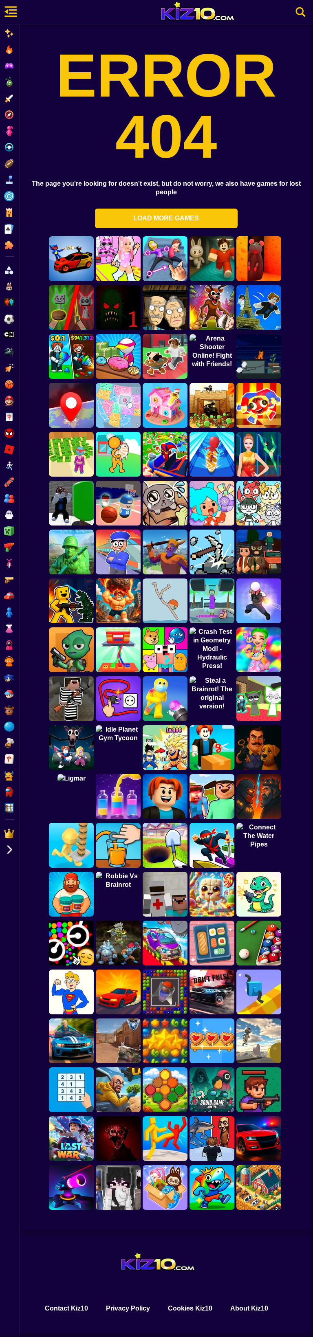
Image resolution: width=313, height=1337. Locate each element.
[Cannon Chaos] (165, 698)
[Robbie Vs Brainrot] (118, 894)
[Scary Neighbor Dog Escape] (258, 747)
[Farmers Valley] (258, 1187)
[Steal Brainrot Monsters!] (212, 1187)
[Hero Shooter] (258, 600)
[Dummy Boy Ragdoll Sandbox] (71, 600)
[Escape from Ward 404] (165, 894)
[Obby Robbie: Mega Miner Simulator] (165, 845)
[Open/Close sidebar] (10, 12)
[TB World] (212, 503)
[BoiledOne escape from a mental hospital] (118, 1138)
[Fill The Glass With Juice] (118, 845)
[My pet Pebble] (165, 503)
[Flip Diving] (165, 600)
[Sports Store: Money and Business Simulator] (71, 894)
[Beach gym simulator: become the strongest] (212, 600)
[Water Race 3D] (212, 454)
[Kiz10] (201, 12)
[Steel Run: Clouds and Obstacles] (258, 1040)
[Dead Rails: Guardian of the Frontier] (212, 405)
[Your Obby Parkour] (212, 258)
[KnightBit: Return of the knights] (165, 552)
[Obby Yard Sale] (212, 747)
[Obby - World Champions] (165, 796)
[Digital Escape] (258, 405)
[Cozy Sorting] (212, 1040)
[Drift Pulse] (212, 992)
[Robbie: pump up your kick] (71, 503)
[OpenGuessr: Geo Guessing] (71, 405)
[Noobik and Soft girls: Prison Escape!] (71, 698)
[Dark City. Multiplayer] (258, 552)
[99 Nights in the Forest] (71, 747)
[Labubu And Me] (258, 649)
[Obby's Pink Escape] (118, 258)
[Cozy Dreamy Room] (165, 1187)
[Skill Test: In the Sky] (165, 943)
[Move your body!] (165, 258)
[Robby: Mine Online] (71, 356)
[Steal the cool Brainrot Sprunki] (258, 698)
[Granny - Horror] (165, 307)
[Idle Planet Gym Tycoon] (118, 747)
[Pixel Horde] (258, 1089)
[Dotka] (118, 943)
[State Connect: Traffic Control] (118, 405)
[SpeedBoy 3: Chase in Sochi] (71, 1040)
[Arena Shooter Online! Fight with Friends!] (212, 356)
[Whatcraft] (212, 552)
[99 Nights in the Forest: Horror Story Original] (212, 307)
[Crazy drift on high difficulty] (118, 992)
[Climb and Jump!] (258, 307)
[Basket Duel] (118, 503)
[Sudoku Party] (71, 1089)
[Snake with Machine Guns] (258, 894)
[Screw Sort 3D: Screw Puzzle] (165, 405)
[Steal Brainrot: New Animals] (165, 356)
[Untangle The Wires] (118, 649)
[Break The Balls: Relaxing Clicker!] (71, 943)
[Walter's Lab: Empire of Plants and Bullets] (118, 1089)
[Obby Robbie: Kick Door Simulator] (165, 747)
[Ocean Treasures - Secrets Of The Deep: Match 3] (165, 1040)
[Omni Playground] (118, 1187)
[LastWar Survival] (71, 1138)
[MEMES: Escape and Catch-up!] (165, 649)
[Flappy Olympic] (258, 454)
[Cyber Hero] (258, 796)
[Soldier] (71, 552)
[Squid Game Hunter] (212, 1089)
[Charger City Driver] (258, 1138)
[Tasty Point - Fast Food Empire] (71, 845)
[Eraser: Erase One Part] (71, 992)
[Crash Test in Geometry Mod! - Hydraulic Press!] (212, 649)
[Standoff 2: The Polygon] (118, 1040)
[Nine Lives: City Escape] (258, 356)
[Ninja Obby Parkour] (212, 845)
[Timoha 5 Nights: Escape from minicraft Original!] (212, 796)
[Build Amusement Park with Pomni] (165, 454)
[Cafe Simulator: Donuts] (118, 356)
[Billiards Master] (258, 943)
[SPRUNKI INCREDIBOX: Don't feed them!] (71, 307)
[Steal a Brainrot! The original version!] (212, 698)
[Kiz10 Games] (157, 1262)
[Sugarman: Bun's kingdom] (212, 894)
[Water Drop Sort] (118, 796)
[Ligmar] (71, 796)
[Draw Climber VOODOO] (258, 992)
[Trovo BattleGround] (71, 649)
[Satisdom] (212, 943)
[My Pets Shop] (118, 454)
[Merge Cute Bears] (258, 503)
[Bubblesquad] (165, 992)
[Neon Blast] (71, 1187)
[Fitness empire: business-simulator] (71, 454)
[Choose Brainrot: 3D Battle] (212, 1138)
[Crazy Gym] (118, 600)
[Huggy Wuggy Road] (71, 258)
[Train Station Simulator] (118, 552)
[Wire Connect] (118, 698)
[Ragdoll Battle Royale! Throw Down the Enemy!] (165, 1138)
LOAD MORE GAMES (166, 218)
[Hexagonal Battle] (165, 1089)
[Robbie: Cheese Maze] (258, 258)
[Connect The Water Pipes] (258, 845)
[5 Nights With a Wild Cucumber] (118, 307)
